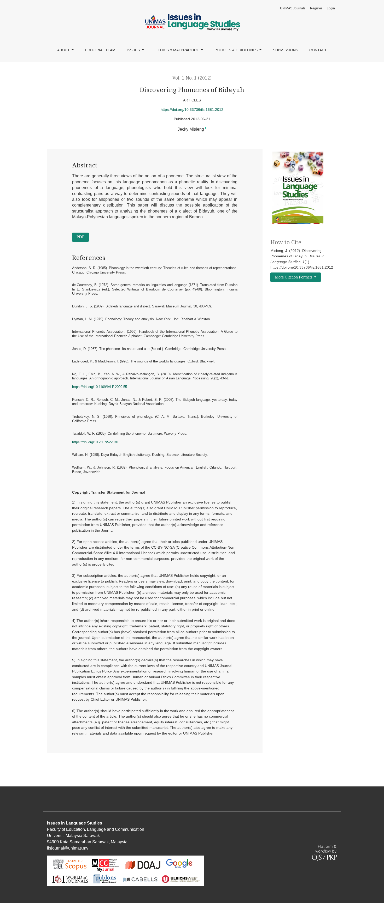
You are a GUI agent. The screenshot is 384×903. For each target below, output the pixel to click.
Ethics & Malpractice (177, 50)
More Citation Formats (294, 277)
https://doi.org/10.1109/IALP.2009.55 (99, 387)
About (64, 50)
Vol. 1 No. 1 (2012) (192, 78)
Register (316, 8)
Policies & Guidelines (236, 50)
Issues (134, 50)
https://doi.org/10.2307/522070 (95, 442)
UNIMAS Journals (292, 8)
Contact (318, 50)
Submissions (285, 50)
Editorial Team (100, 50)
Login (331, 8)
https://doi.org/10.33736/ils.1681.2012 (192, 109)
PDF (80, 237)
